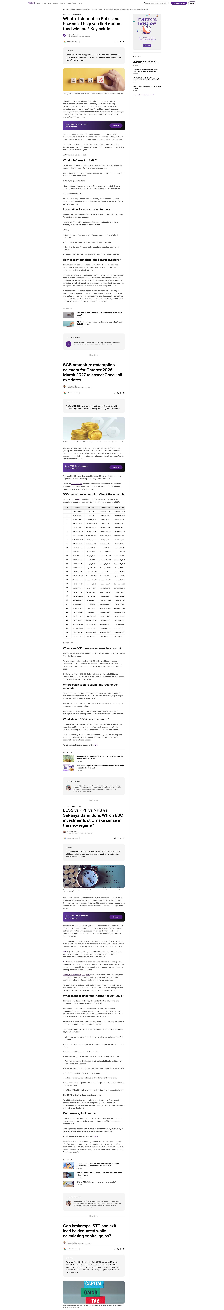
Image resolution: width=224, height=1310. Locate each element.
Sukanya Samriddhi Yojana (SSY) (76, 975)
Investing (94, 9)
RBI (78, 499)
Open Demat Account (179, 3)
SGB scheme (76, 484)
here (96, 745)
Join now (116, 125)
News (74, 9)
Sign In (192, 3)
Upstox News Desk (74, 35)
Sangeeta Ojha (73, 386)
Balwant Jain (72, 1242)
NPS (65, 962)
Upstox (68, 9)
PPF (64, 951)
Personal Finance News (83, 9)
